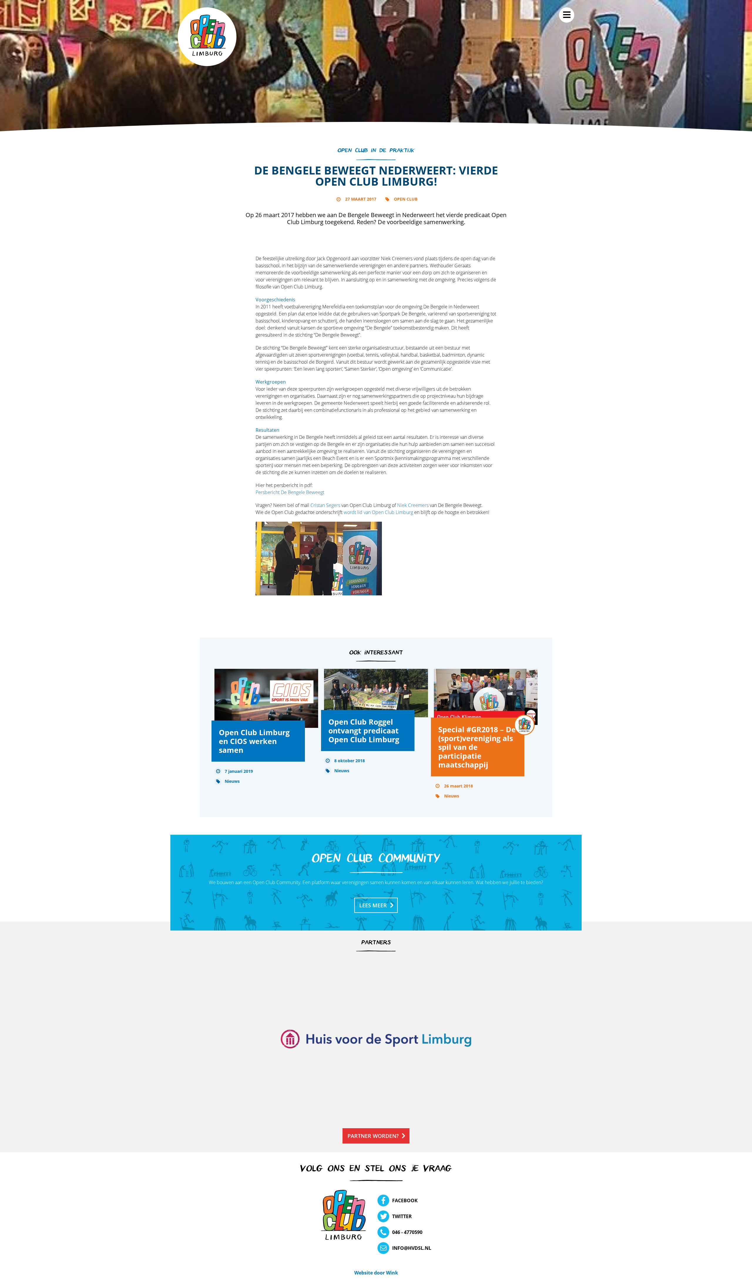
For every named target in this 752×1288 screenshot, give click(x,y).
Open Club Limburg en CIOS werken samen (254, 741)
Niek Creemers (413, 505)
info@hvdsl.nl (411, 1248)
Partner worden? (373, 1135)
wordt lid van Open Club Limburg (378, 512)
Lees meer (373, 905)
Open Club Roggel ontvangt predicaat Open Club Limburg (363, 730)
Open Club (405, 199)
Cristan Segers (325, 505)
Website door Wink (376, 1272)
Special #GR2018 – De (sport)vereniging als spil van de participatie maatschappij (477, 747)
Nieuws (232, 781)
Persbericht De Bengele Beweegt (290, 492)
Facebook (405, 1200)
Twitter (402, 1216)
